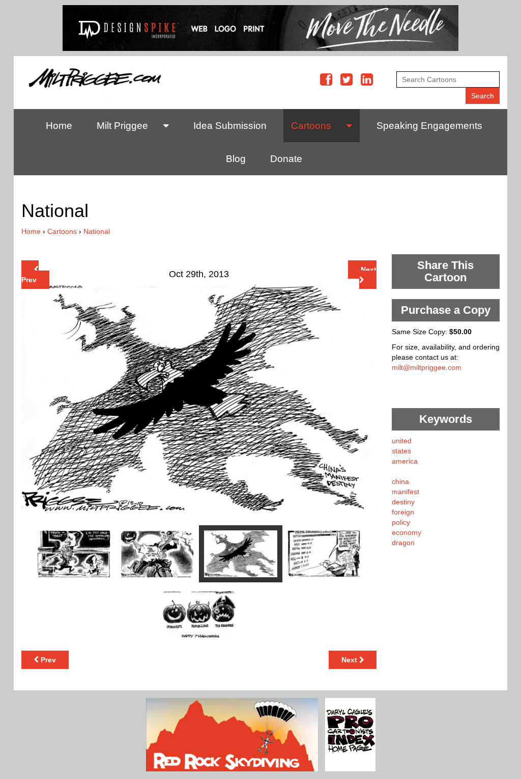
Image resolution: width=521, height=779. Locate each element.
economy (406, 532)
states (401, 451)
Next (369, 269)
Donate (286, 158)
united (402, 441)
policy (401, 522)
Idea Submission (230, 125)
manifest (405, 492)
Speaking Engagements (429, 125)
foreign (403, 512)
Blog (236, 158)
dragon (403, 543)
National (96, 231)
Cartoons (311, 125)
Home (59, 125)
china (400, 481)
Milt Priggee (122, 125)
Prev (29, 280)
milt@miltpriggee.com (426, 367)
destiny (403, 502)
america (405, 461)
